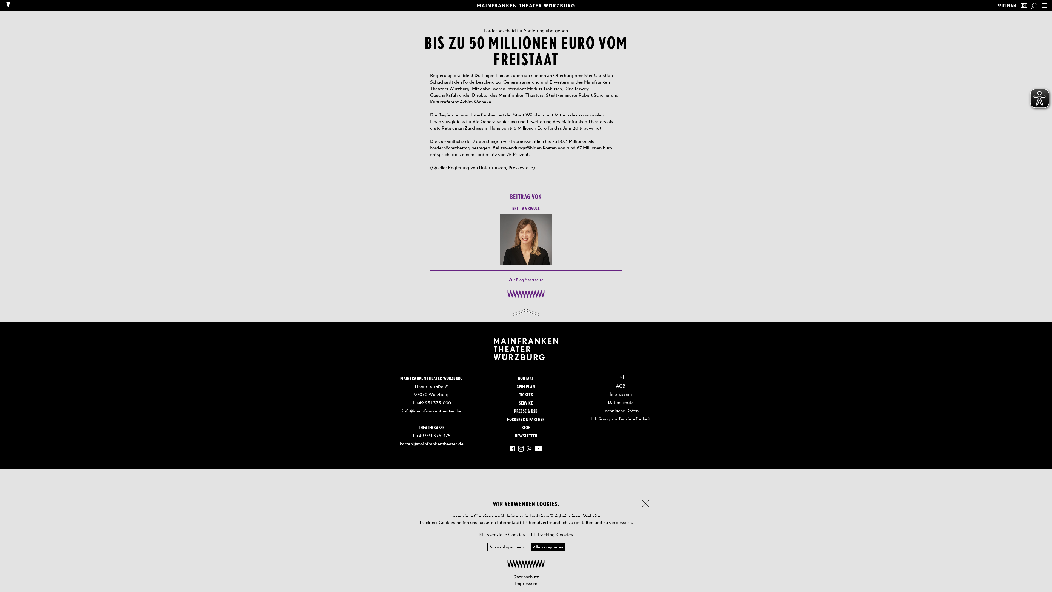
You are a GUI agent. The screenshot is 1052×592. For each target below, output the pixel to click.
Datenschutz (526, 577)
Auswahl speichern (506, 547)
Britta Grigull (526, 208)
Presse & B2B (526, 411)
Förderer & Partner (526, 419)
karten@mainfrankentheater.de (432, 444)
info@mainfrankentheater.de (431, 411)
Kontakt (526, 378)
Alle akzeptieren (548, 547)
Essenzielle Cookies (504, 534)
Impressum (526, 583)
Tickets (526, 394)
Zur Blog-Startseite (526, 280)
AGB (620, 386)
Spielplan (1006, 5)
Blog (526, 427)
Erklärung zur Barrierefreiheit (621, 419)
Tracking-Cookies (555, 534)
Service (526, 403)
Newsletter (526, 435)
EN (1024, 6)
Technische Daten (621, 411)
